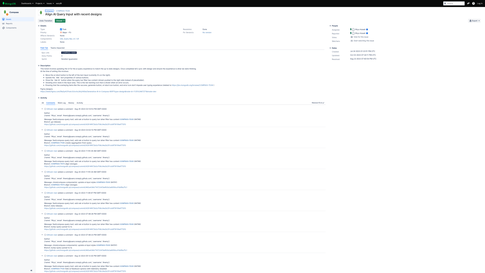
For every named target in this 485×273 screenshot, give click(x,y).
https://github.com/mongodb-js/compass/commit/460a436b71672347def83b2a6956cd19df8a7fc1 (85, 187)
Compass (14, 12)
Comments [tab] (50, 103)
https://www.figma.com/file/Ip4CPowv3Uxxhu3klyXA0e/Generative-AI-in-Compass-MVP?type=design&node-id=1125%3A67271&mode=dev (98, 91)
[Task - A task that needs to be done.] (61, 29)
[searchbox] (454, 3)
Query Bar (68, 39)
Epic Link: (46, 53)
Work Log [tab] (62, 103)
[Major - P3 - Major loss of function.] (61, 32)
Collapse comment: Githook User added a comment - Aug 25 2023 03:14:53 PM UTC (42, 109)
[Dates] (330, 48)
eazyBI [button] (59, 3)
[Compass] (5, 12)
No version (207, 32)
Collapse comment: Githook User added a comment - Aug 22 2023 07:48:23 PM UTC (42, 235)
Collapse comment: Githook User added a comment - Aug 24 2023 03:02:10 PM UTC (42, 130)
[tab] (44, 48)
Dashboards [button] (26, 3)
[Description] (39, 65)
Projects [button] (39, 3)
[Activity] (39, 98)
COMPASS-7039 (63, 11)
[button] (468, 3)
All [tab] (43, 103)
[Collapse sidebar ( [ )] (31, 270)
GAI (61, 39)
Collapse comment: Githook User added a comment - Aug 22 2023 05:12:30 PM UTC (42, 256)
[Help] (473, 3)
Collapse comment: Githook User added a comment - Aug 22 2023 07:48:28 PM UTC (42, 214)
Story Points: (47, 56)
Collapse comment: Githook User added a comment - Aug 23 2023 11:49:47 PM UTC (42, 193)
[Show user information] (367, 29)
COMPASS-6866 (69, 53)
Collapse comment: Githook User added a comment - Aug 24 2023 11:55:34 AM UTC (42, 172)
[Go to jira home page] (9, 3)
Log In (479, 3)
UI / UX (76, 39)
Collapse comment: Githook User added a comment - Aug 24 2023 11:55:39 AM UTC (42, 151)
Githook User (52, 109)
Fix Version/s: (188, 32)
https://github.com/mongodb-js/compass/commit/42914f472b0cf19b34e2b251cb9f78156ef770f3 (85, 124)
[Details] (39, 26)
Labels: (43, 42)
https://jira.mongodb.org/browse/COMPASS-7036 (192, 85)
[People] (330, 26)
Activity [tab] (80, 103)
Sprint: (44, 59)
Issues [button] (49, 3)
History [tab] (71, 103)
